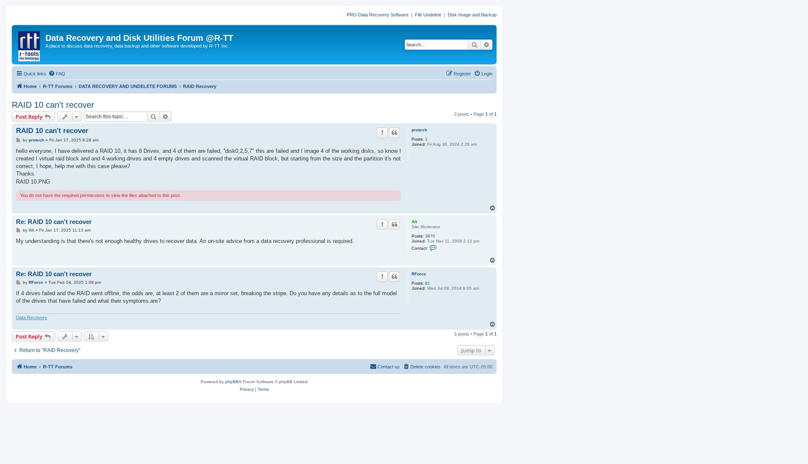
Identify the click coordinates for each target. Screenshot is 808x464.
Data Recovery (31, 317)
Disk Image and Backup (472, 14)
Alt (414, 221)
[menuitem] (56, 74)
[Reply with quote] (394, 133)
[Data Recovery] (29, 44)
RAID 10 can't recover (53, 104)
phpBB (232, 381)
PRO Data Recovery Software (378, 14)
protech (419, 130)
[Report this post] (382, 133)
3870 (430, 236)
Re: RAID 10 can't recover (54, 221)
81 (427, 283)
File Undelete (428, 14)
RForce (419, 274)
